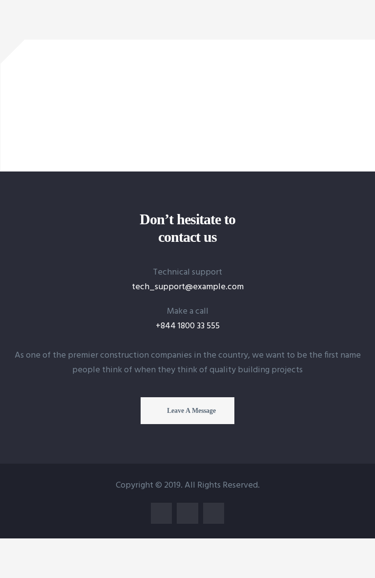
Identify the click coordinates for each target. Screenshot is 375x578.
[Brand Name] (67, 71)
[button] (187, 410)
